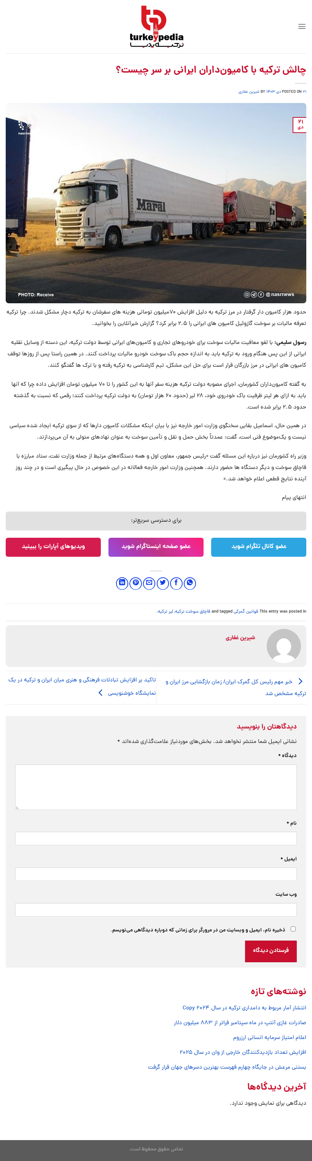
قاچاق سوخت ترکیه (192, 611)
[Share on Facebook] (176, 583)
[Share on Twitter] (163, 583)
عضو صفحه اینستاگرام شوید (156, 546)
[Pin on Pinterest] (135, 583)
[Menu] (302, 26)
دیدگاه (287, 756)
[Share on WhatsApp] (190, 583)
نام (292, 824)
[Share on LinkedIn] (122, 583)
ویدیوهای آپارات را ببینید (53, 546)
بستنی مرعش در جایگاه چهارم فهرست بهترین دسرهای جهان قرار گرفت (227, 1067)
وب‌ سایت (286, 895)
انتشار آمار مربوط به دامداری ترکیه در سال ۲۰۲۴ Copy (244, 1008)
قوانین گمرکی (246, 611)
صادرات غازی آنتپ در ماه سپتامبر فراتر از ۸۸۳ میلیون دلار (240, 1023)
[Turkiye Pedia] (156, 26)
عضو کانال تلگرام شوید (259, 546)
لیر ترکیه (165, 611)
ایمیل (288, 859)
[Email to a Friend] (149, 583)
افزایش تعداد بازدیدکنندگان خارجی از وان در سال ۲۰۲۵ (243, 1053)
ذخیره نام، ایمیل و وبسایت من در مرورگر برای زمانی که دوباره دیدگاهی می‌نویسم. (197, 931)
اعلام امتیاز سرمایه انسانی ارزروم (269, 1038)
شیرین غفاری (249, 92)
